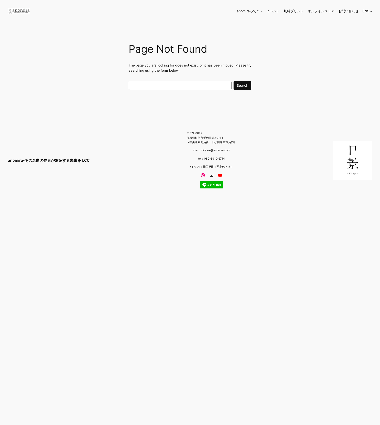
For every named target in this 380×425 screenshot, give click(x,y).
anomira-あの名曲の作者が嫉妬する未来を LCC (49, 160)
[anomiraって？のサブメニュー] (262, 11)
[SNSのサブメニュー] (371, 11)
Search (242, 85)
